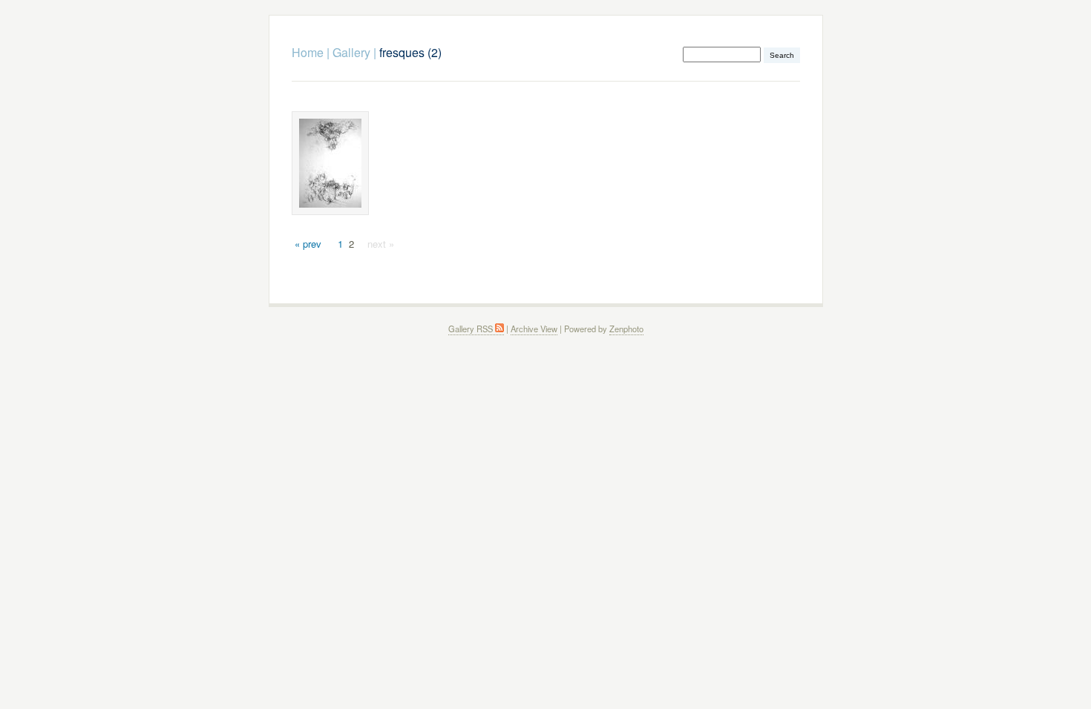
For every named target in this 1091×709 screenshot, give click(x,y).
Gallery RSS (471, 328)
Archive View (534, 328)
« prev (308, 244)
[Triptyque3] (330, 163)
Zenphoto (626, 328)
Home (308, 52)
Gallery (351, 52)
